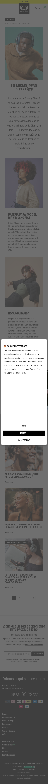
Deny (24, 426)
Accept (23, 433)
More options (24, 440)
